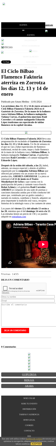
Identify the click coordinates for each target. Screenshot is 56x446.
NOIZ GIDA (31, 62)
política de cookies (34, 439)
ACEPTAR (36, 444)
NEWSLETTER (30, 67)
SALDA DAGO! (30, 40)
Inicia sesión (35, 25)
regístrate (48, 25)
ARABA (29, 386)
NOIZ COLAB (29, 398)
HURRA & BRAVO (30, 57)
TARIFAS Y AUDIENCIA (29, 414)
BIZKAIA (29, 380)
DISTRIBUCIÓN (29, 409)
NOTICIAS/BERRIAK (31, 46)
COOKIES (29, 425)
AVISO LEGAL (29, 420)
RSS (29, 436)
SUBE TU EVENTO (29, 404)
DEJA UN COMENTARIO (15, 330)
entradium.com (19, 216)
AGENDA (23, 25)
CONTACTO (29, 431)
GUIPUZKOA (29, 374)
